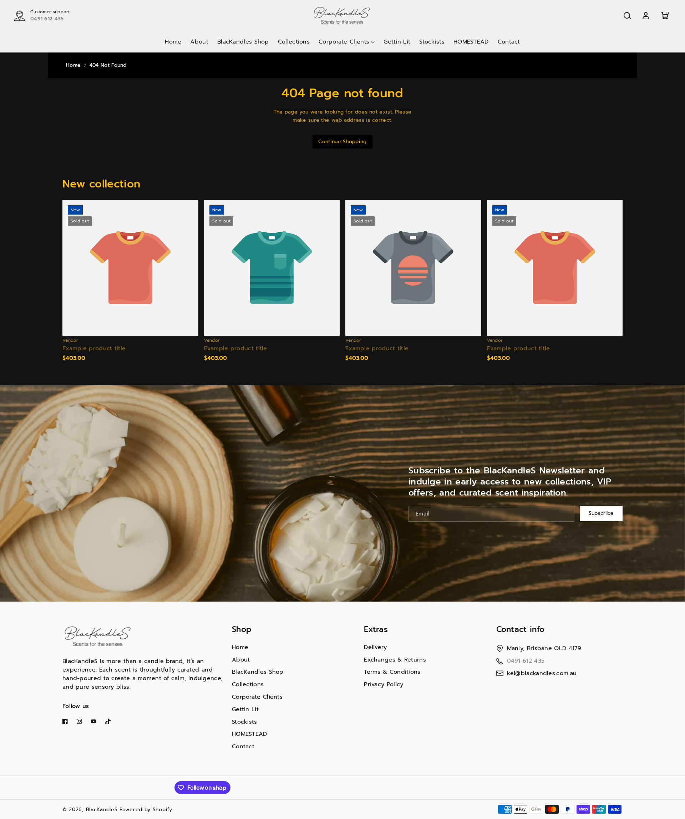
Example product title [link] (94, 348)
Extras (376, 629)
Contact (243, 746)
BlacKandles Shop (258, 672)
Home (73, 65)
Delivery (375, 647)
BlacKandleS (102, 809)
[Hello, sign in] (646, 16)
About (241, 659)
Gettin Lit (245, 709)
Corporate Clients (257, 697)
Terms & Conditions (392, 672)
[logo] (98, 636)
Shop (242, 629)
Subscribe (601, 513)
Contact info (520, 629)
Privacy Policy (383, 684)
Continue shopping (342, 141)
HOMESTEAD (249, 734)
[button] (627, 16)
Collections (248, 684)
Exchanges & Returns (395, 659)
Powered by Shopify (146, 809)
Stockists (244, 722)
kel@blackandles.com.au (542, 673)
